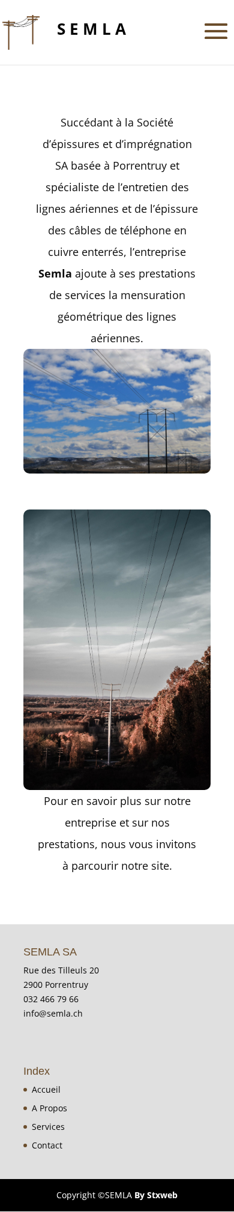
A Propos (49, 1108)
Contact (47, 1145)
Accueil (46, 1089)
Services (48, 1126)
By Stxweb (156, 1195)
